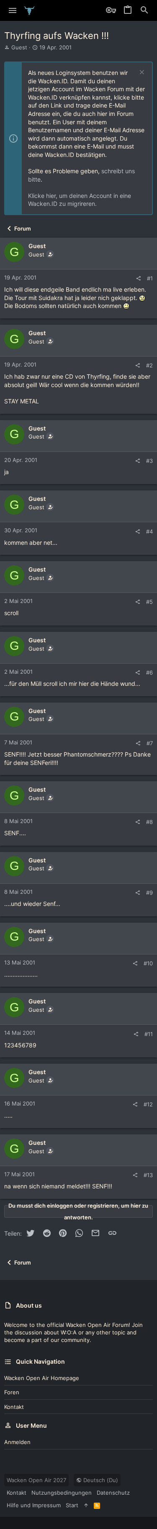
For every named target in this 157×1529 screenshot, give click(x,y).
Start (72, 1505)
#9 (149, 892)
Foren (11, 1392)
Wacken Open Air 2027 (36, 1480)
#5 (149, 601)
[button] (12, 10)
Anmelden (17, 1442)
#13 (148, 1175)
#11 (148, 1034)
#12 (148, 1104)
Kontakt (14, 1406)
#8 (149, 821)
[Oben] (86, 1505)
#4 (149, 531)
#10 (148, 963)
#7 (150, 743)
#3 (149, 460)
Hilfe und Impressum (34, 1505)
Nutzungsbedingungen (61, 1492)
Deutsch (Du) (100, 1480)
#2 (149, 365)
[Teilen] (138, 278)
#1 (150, 278)
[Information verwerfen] (141, 73)
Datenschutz (113, 1492)
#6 (149, 672)
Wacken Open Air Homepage (41, 1378)
